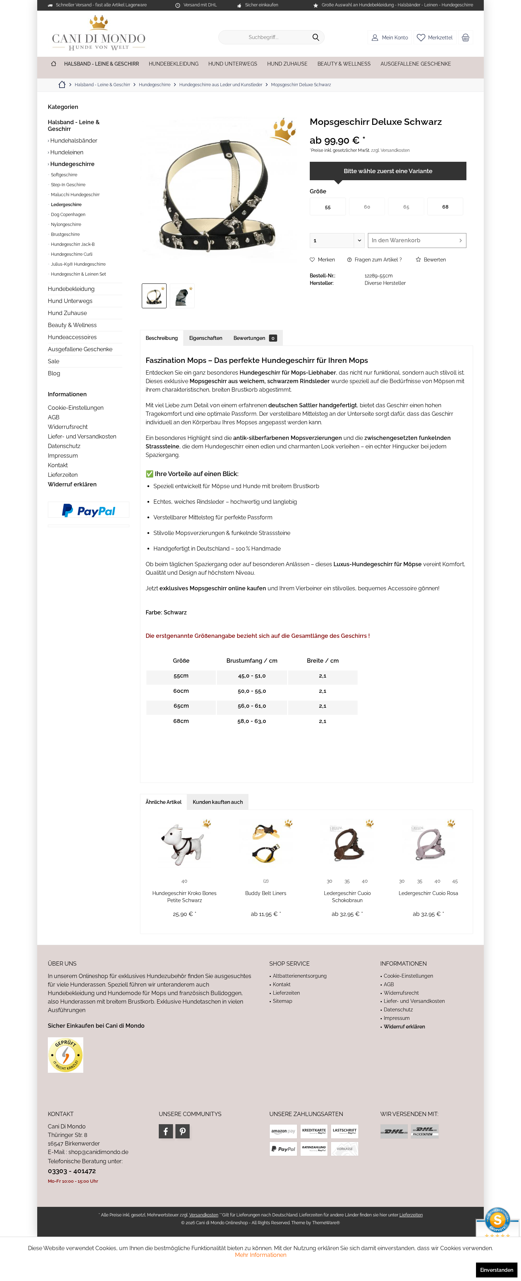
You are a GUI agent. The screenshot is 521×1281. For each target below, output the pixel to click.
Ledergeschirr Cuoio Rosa (428, 893)
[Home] (53, 64)
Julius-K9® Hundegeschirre (78, 264)
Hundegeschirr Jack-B (72, 244)
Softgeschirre (63, 174)
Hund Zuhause (67, 313)
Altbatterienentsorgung (300, 976)
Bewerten (434, 260)
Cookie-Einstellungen (75, 407)
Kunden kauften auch (218, 802)
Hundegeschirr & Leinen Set (78, 274)
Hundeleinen (66, 152)
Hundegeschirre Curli (71, 254)
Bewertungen (254, 338)
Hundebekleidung (71, 289)
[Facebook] (166, 1131)
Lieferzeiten (63, 474)
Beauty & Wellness (72, 325)
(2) (266, 881)
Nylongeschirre (65, 224)
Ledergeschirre (66, 204)
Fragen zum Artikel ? (377, 260)
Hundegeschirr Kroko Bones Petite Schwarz (184, 896)
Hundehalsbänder (73, 140)
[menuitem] (465, 37)
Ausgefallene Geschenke (80, 349)
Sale (53, 361)
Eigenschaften (205, 338)
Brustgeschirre (65, 234)
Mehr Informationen (260, 1255)
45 (455, 881)
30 (329, 881)
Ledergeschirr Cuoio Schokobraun (347, 896)
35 (347, 881)
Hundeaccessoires (72, 337)
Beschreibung (162, 338)
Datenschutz (64, 446)
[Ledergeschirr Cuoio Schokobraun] (347, 843)
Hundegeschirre (72, 164)
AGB (54, 417)
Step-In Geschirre (67, 184)
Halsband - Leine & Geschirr (74, 125)
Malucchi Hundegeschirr (75, 194)
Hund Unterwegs (70, 301)
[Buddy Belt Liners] (266, 843)
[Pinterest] (182, 1131)
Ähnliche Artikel (163, 802)
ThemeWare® (326, 1222)
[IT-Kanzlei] (150, 1055)
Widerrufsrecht (68, 427)
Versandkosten (203, 1215)
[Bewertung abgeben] (388, 131)
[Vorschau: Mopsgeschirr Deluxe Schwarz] (154, 295)
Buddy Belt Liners (265, 893)
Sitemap (282, 1001)
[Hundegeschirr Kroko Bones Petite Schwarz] (184, 843)
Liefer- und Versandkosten (82, 436)
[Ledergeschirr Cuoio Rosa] (428, 843)
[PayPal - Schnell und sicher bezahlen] (88, 510)
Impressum (63, 455)
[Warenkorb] (465, 37)
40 (184, 881)
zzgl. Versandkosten (390, 150)
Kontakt (58, 465)
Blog (54, 373)
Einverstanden (496, 1270)
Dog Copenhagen (67, 214)
